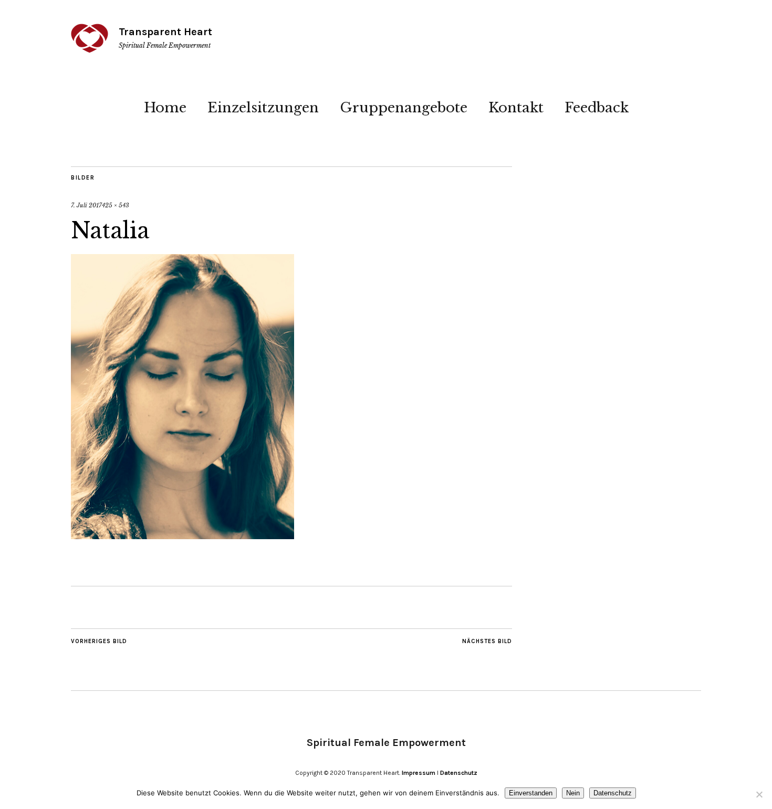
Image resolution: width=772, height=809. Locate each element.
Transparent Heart (165, 32)
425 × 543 (115, 205)
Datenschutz (458, 772)
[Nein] (759, 794)
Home (165, 107)
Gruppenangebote (403, 107)
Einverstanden (530, 793)
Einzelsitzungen (263, 107)
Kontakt (516, 107)
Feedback (597, 107)
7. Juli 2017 (86, 205)
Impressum (418, 772)
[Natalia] (182, 536)
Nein (573, 793)
